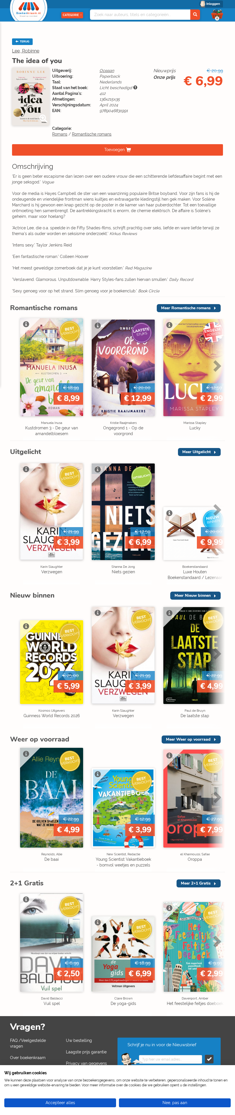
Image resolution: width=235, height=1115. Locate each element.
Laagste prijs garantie (86, 1052)
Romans (59, 134)
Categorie (71, 15)
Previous (15, 378)
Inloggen (213, 4)
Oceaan (106, 70)
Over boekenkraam (28, 1057)
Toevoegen (114, 149)
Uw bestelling (79, 1040)
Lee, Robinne (25, 51)
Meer (186, 308)
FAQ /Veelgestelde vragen (28, 1043)
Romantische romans (91, 134)
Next (216, 378)
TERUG (24, 42)
